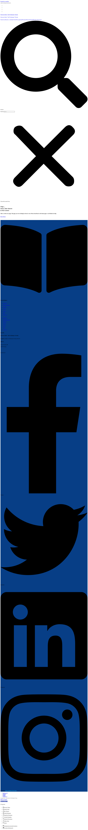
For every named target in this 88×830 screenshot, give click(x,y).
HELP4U (5, 303)
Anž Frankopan (5, 796)
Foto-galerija (19, 19)
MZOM (4, 307)
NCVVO (5, 315)
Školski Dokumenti (37, 19)
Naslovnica (2, 19)
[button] (44, 66)
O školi (14, 19)
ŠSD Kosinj (4, 793)
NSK (4, 313)
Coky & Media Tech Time (11, 790)
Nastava (28, 19)
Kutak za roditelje (9, 19)
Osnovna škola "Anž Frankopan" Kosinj (9, 14)
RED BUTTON (6, 305)
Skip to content (3, 799)
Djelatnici (4, 794)
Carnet (4, 311)
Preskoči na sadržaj (4, 1)
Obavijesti (24, 19)
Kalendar (4, 795)
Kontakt (31, 19)
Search (1, 111)
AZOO (4, 309)
